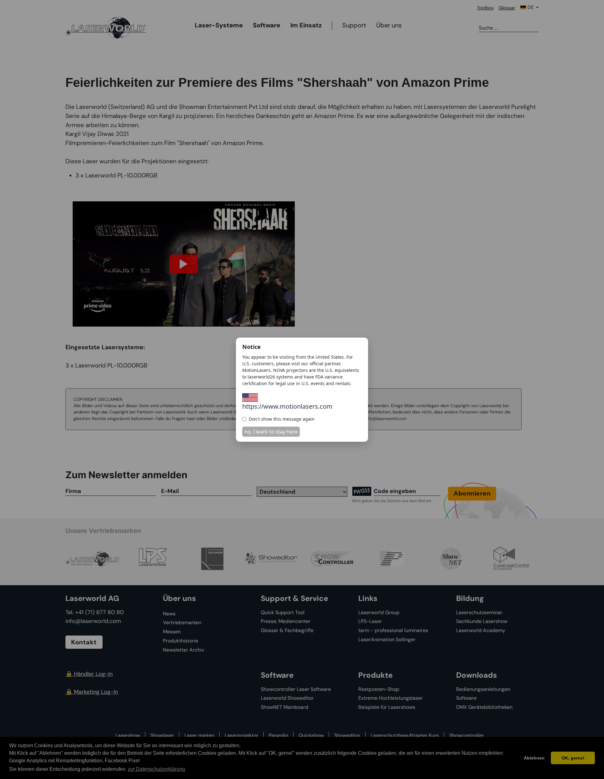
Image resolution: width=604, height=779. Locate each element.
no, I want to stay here (271, 431)
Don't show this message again (282, 419)
